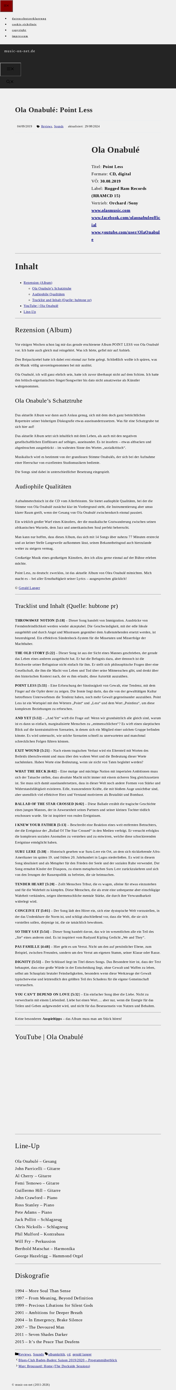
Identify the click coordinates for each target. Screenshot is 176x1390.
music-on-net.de (19, 51)
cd (68, 1354)
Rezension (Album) (38, 282)
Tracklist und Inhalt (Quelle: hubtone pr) (62, 300)
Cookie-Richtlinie (24, 24)
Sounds (59, 126)
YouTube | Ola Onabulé (41, 306)
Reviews (46, 126)
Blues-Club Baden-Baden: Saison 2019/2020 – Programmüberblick (67, 1360)
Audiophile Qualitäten (48, 294)
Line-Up (30, 312)
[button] (10, 82)
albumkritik (56, 1354)
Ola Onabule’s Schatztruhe (51, 288)
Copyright (19, 30)
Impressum (20, 36)
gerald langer (82, 1354)
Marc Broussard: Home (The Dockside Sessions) (54, 1366)
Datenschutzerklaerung (29, 18)
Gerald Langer (29, 588)
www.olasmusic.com (110, 210)
